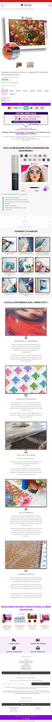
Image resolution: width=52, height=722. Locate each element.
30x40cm (18, 90)
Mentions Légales (26, 669)
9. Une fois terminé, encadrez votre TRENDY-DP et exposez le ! (42, 294)
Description (25, 221)
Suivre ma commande (26, 672)
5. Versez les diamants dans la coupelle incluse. (26, 273)
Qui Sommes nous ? (26, 666)
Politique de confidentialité (26, 662)
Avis (25, 217)
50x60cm (32, 90)
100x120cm (12, 94)
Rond (8, 100)
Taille (2, 88)
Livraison (25, 224)
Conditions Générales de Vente (26, 661)
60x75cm (39, 90)
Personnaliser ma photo (26, 668)
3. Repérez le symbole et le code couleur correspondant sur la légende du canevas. (42, 253)
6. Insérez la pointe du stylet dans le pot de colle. (42, 273)
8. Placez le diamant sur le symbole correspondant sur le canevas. (26, 294)
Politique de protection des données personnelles (27, 693)
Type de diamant (5, 97)
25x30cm (11, 90)
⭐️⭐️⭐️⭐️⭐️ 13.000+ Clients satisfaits (26, 720)
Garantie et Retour (26, 665)
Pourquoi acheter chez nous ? (25, 226)
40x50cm (25, 90)
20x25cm (4, 90)
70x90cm (46, 90)
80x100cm (4, 94)
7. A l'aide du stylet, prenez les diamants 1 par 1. (9, 293)
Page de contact (26, 704)
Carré (3, 100)
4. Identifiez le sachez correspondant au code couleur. (9, 274)
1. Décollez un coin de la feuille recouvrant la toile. (9, 253)
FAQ (26, 659)
